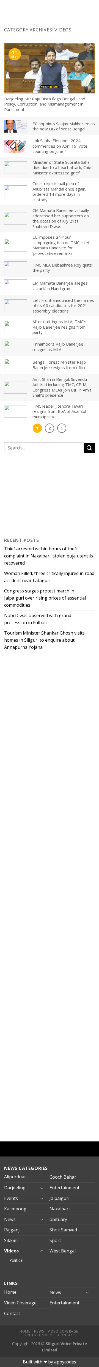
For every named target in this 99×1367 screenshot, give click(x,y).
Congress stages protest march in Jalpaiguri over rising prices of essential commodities (45, 598)
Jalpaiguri (59, 1198)
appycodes (65, 1362)
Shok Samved (63, 1230)
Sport (55, 1240)
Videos (11, 1251)
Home (10, 1292)
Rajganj (12, 1230)
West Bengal (63, 1251)
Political (16, 1260)
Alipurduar (15, 1177)
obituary (58, 1219)
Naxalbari (60, 1209)
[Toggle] (42, 1188)
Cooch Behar (63, 1177)
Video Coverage (20, 1303)
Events (11, 1198)
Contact (12, 1313)
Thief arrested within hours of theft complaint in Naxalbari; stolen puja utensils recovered (48, 556)
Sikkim (11, 1240)
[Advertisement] (38, 494)
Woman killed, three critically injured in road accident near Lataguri (49, 576)
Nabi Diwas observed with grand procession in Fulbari (37, 619)
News (10, 1219)
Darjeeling (15, 1188)
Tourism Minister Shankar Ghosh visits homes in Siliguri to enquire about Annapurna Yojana (44, 640)
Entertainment (64, 1188)
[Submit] (89, 448)
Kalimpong (15, 1209)
